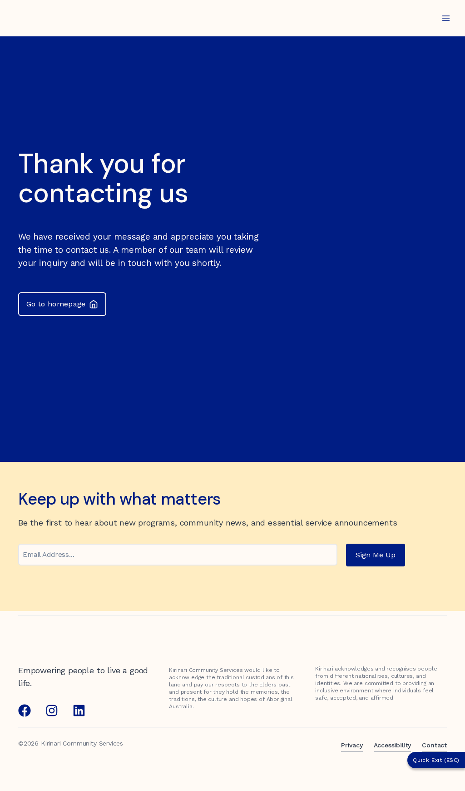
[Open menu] (445, 18)
